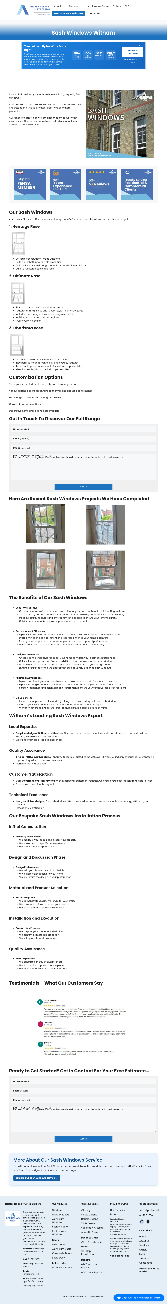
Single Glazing (89, 1214)
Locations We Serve (97, 6)
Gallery (117, 6)
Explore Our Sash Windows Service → (37, 1178)
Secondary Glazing (92, 1227)
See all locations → (121, 1255)
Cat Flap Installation (87, 1252)
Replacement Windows (59, 1233)
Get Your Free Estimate (68, 13)
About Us (59, 6)
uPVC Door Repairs (91, 1272)
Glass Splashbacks (91, 1242)
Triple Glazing (88, 1223)
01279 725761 (34, 1259)
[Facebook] (148, 1221)
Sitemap (144, 1258)
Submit (84, 486)
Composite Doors (62, 1253)
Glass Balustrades (62, 1267)
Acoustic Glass (89, 1232)
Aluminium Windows (58, 1220)
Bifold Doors (58, 1257)
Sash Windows (60, 1226)
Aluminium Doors (61, 1249)
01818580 (39, 1286)
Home (142, 1236)
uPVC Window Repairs (89, 1266)
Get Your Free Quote (132, 52)
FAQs (128, 6)
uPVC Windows (60, 1214)
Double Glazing (89, 1219)
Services (73, 6)
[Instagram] (141, 1221)
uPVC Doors (58, 1244)
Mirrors (85, 1246)
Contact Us (93, 13)
